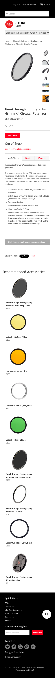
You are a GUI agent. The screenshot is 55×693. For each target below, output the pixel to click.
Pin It (33, 256)
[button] (46, 614)
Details (28, 158)
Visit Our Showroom (13, 610)
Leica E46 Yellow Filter (16, 337)
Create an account (28, 5)
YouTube (20, 646)
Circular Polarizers (20, 41)
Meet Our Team (11, 614)
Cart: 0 (47, 5)
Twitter (7, 646)
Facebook (13, 646)
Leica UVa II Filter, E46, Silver (19, 405)
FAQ (7, 603)
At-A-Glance (13, 158)
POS (39, 667)
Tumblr (33, 646)
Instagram (26, 646)
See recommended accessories (18, 149)
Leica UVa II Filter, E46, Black (19, 543)
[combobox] (27, 13)
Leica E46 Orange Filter (17, 371)
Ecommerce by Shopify (25, 670)
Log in (15, 5)
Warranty (42, 158)
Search (8, 621)
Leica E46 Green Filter (16, 440)
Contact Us (9, 617)
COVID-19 (9, 607)
